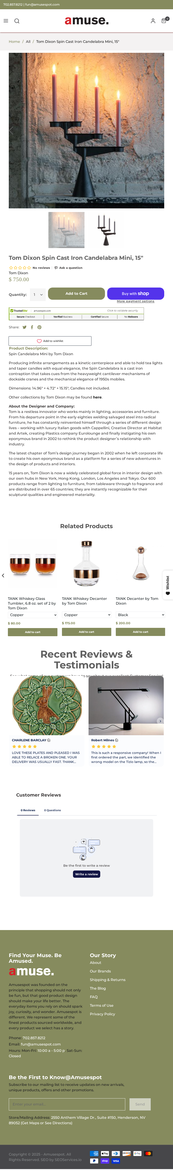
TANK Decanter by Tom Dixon (137, 601)
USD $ (157, 4)
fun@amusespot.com (42, 4)
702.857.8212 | (14, 4)
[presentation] (3, 575)
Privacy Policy (102, 1014)
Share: (14, 327)
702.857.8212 (34, 1038)
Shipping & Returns (107, 980)
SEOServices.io (68, 1160)
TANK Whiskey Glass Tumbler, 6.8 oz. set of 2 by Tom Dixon (32, 603)
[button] (17, 21)
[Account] (153, 21)
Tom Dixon (18, 273)
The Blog (98, 988)
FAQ (94, 997)
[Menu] (5, 21)
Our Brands (100, 971)
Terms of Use (102, 1005)
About (95, 962)
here (97, 397)
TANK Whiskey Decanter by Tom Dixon (84, 601)
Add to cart (32, 632)
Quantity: (18, 294)
